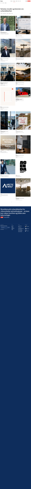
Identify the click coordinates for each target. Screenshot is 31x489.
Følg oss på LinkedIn (20, 231)
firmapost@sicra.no (19, 227)
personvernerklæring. (2, 229)
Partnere (12, 227)
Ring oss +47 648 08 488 (6, 217)
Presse (12, 229)
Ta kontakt (2, 217)
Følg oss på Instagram (20, 230)
